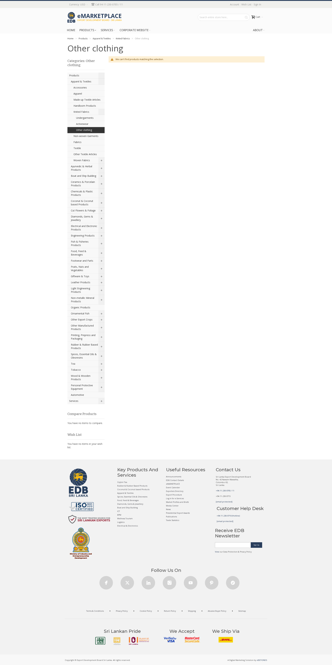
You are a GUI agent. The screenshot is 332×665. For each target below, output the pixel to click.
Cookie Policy (146, 611)
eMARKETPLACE (173, 484)
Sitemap (242, 611)
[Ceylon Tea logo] (100, 641)
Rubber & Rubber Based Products (132, 486)
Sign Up (256, 545)
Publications (171, 516)
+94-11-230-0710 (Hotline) (228, 515)
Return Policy (170, 611)
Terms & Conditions (95, 611)
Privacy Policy (122, 611)
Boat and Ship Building (127, 507)
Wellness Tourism (125, 518)
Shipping (192, 611)
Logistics (120, 522)
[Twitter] (127, 581)
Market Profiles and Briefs (177, 502)
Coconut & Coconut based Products (133, 489)
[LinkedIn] (148, 581)
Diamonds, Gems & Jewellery (130, 504)
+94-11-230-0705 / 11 (225, 490)
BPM (119, 515)
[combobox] (224, 17)
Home (70, 38)
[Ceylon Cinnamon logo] (117, 641)
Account (234, 4)
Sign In (257, 4)
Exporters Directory (174, 491)
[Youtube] (190, 581)
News (168, 509)
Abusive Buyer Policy (217, 611)
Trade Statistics (172, 520)
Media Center (172, 506)
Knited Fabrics (123, 38)
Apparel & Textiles (102, 38)
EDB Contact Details (175, 480)
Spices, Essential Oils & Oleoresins (132, 497)
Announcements (173, 476)
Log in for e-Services (175, 498)
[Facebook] (106, 581)
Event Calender (173, 487)
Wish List (246, 4)
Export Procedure (174, 495)
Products (83, 38)
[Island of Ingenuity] (139, 641)
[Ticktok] (232, 581)
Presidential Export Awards (178, 513)
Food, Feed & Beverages (128, 500)
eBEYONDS (262, 660)
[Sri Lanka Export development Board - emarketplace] (94, 17)
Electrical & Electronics (127, 526)
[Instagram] (169, 581)
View (217, 552)
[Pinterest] (211, 581)
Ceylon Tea (122, 482)
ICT (118, 511)
